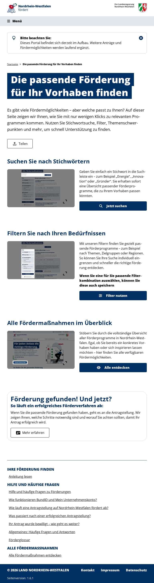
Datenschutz (136, 570)
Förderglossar (19, 540)
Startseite (12, 64)
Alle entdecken (117, 367)
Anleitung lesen (20, 476)
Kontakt (87, 570)
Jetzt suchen (116, 206)
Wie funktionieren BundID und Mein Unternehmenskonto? (53, 500)
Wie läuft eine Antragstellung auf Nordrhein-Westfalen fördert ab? (58, 508)
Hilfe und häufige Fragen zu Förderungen (40, 492)
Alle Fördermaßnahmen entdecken (35, 555)
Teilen (23, 143)
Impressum (110, 570)
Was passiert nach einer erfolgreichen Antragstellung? (50, 516)
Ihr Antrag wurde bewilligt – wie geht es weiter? (44, 524)
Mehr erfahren (33, 432)
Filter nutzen (116, 295)
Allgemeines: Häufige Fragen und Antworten (42, 532)
